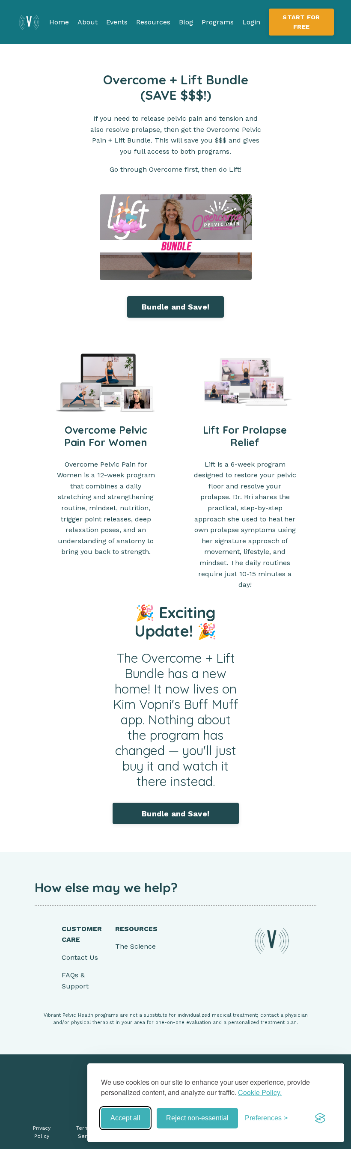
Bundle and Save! (175, 306)
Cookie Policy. (260, 1092)
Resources (153, 22)
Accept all (125, 1118)
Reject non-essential (197, 1118)
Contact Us (80, 957)
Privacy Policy (42, 1132)
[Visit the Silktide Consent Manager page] (320, 1118)
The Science (135, 946)
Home (59, 22)
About (87, 22)
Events (117, 22)
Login (251, 22)
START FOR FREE (301, 22)
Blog (186, 22)
